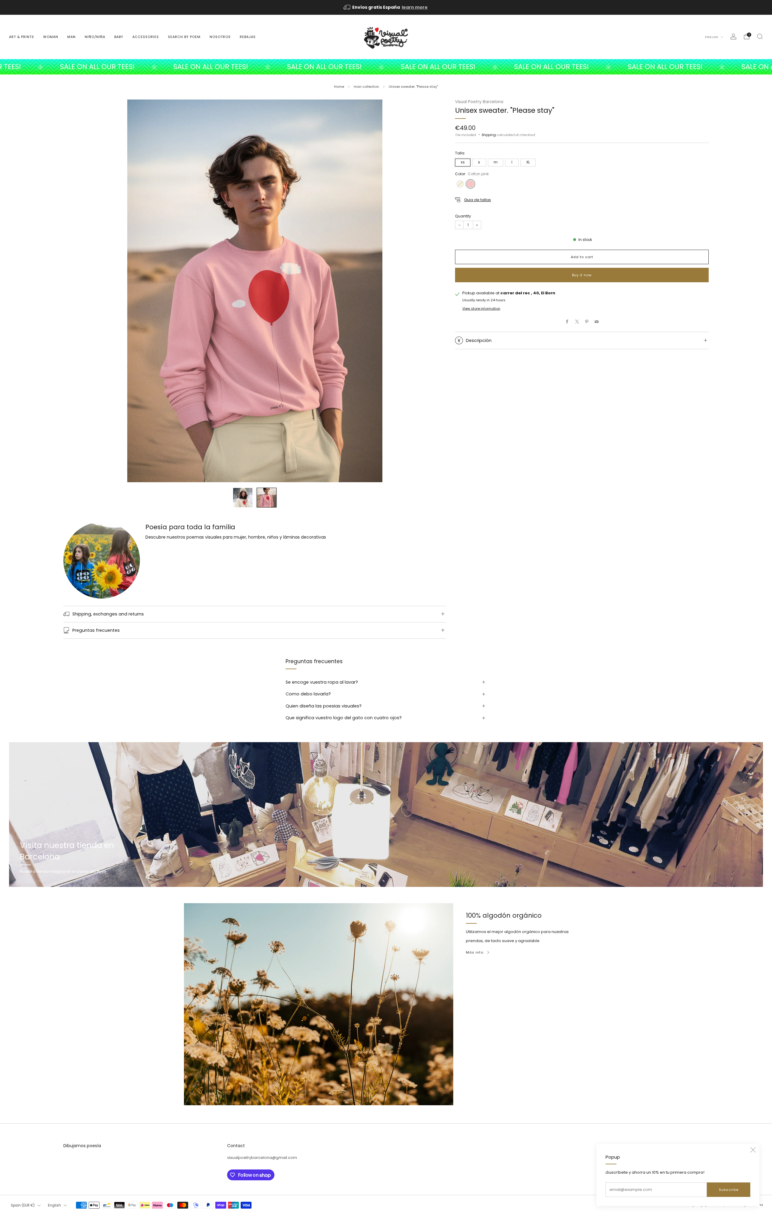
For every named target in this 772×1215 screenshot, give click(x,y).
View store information (481, 308)
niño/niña (95, 36)
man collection (366, 86)
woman (50, 36)
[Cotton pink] (470, 184)
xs (463, 162)
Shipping (489, 134)
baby (118, 36)
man (71, 36)
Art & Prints (21, 36)
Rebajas (248, 36)
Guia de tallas (477, 200)
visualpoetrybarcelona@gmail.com (262, 1157)
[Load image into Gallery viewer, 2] (267, 498)
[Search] (760, 36)
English (712, 37)
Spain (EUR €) (23, 1205)
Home (339, 86)
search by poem (184, 36)
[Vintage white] (460, 184)
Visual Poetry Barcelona (479, 102)
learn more (415, 7)
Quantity (463, 216)
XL (528, 162)
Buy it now (582, 275)
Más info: (475, 952)
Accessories (145, 36)
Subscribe (729, 1189)
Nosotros (220, 36)
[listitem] (386, 7)
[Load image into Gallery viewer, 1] (243, 498)
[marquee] (386, 66)
